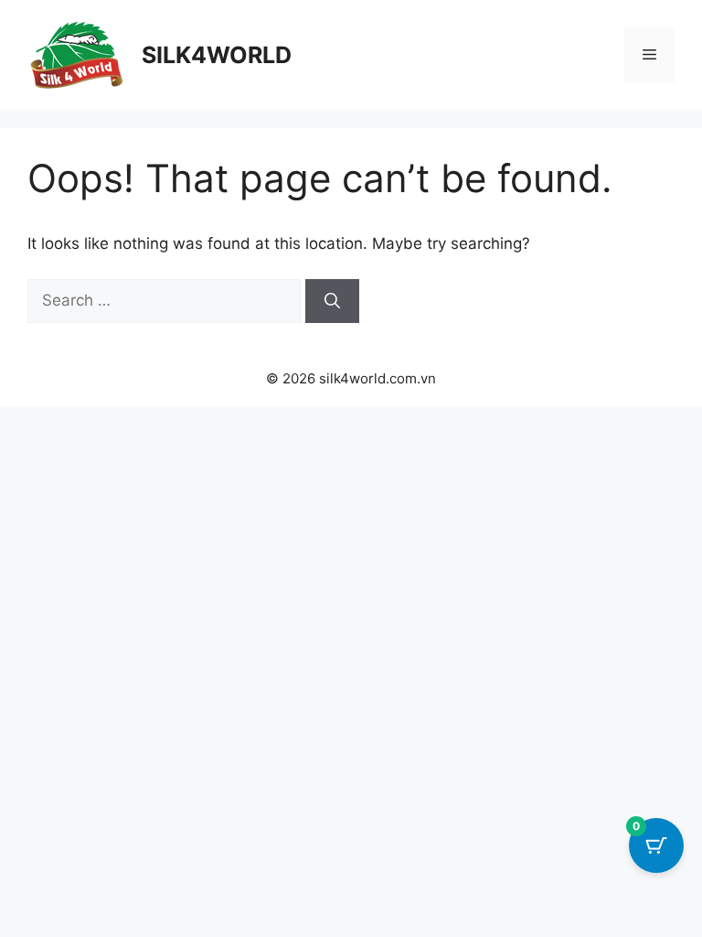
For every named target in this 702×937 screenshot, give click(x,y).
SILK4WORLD (217, 55)
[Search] (332, 301)
